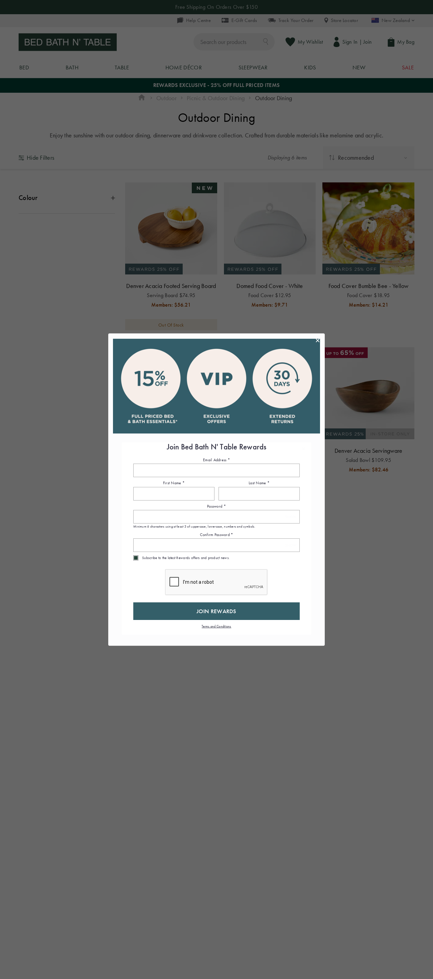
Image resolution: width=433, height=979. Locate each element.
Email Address (216, 460)
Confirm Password (216, 534)
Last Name (259, 483)
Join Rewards (216, 611)
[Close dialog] (317, 340)
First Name (174, 483)
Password (216, 506)
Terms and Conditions (216, 626)
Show (290, 517)
